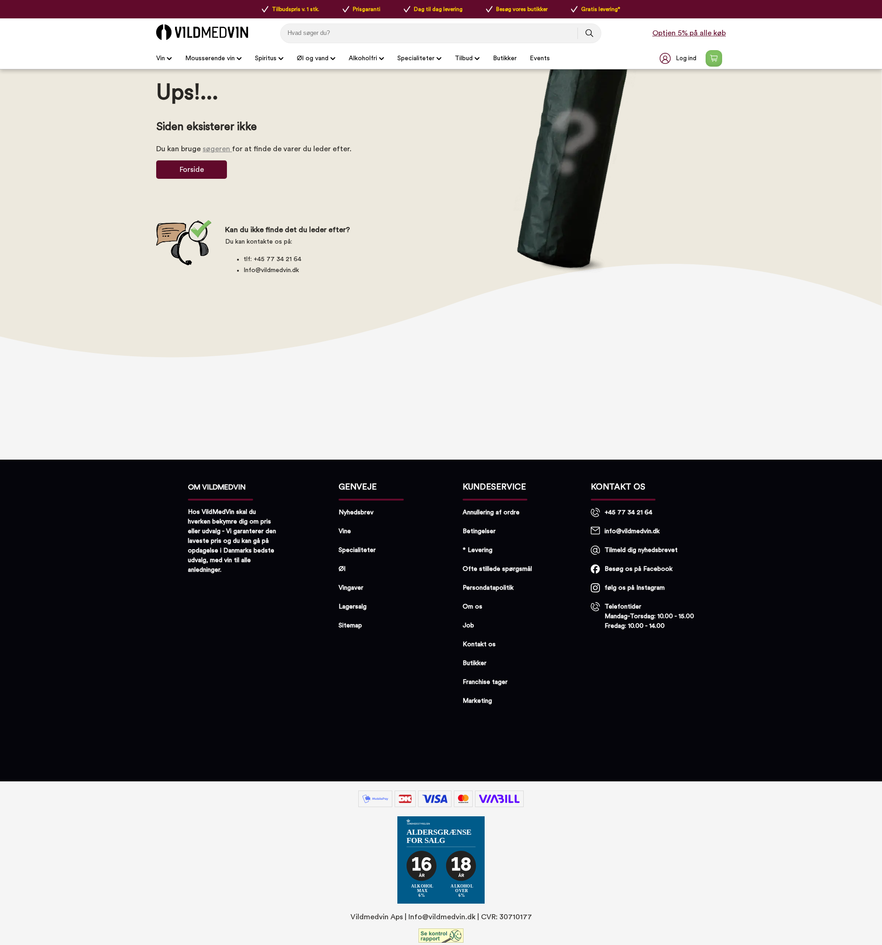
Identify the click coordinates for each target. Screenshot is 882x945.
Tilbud (464, 58)
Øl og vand (312, 58)
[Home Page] (202, 32)
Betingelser (479, 531)
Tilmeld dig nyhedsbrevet (641, 550)
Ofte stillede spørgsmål (497, 569)
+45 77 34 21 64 (628, 512)
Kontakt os (479, 644)
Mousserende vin (210, 58)
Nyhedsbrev (356, 512)
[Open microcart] (714, 58)
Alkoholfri (363, 58)
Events (540, 58)
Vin (160, 58)
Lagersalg (353, 606)
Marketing (477, 701)
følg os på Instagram (635, 588)
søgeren (217, 149)
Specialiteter (416, 58)
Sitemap (350, 625)
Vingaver (351, 588)
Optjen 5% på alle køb (689, 33)
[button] (679, 58)
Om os (472, 606)
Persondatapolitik (488, 588)
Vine (345, 531)
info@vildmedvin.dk (632, 531)
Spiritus (266, 58)
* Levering (477, 550)
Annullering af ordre (491, 512)
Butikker (505, 58)
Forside (192, 169)
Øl (342, 569)
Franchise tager (485, 682)
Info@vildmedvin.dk (271, 270)
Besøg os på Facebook (639, 569)
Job (468, 625)
